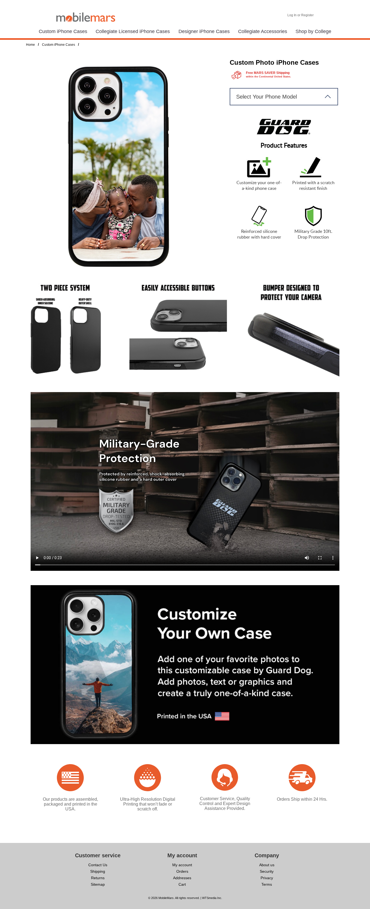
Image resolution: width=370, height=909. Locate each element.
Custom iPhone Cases (63, 31)
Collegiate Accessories (262, 31)
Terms (266, 884)
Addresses (182, 878)
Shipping (97, 871)
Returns (98, 878)
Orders (182, 871)
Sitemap (98, 884)
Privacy (267, 878)
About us (266, 865)
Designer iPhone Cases (204, 31)
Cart (182, 884)
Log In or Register (300, 15)
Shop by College (313, 31)
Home (30, 45)
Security (267, 871)
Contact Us (97, 865)
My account (182, 865)
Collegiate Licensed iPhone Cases (133, 31)
